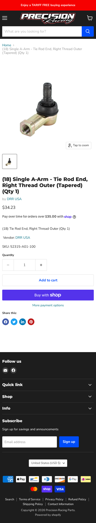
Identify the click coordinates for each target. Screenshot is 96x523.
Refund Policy (77, 499)
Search (9, 499)
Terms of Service (29, 499)
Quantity (8, 255)
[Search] (88, 31)
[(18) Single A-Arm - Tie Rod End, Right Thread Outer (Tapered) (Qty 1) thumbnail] (9, 161)
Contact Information (60, 504)
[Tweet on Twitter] (14, 321)
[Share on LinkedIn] (22, 321)
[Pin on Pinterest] (31, 321)
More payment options (48, 305)
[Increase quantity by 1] (41, 265)
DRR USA (14, 199)
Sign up (69, 441)
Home (6, 45)
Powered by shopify (48, 515)
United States (46, 463)
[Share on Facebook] (5, 321)
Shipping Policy (33, 504)
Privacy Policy (54, 499)
